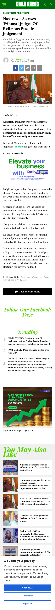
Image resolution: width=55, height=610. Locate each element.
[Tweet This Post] (21, 68)
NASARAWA (9, 280)
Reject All (27, 603)
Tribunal (22, 280)
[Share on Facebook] (15, 68)
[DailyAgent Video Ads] (27, 182)
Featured (26, 277)
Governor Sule (40, 277)
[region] (27, 583)
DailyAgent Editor (21, 59)
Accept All (27, 587)
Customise (27, 595)
